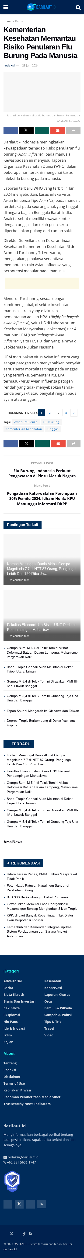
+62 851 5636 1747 (21, 1162)
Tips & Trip (53, 1021)
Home (7, 21)
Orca (48, 1001)
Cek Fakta (12, 1008)
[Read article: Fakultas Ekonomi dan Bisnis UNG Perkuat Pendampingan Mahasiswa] (42, 617)
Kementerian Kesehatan (24, 429)
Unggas (53, 429)
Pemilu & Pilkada (58, 1008)
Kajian (8, 1042)
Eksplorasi (12, 1015)
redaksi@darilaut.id (22, 1157)
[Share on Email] (57, 130)
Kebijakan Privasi (17, 1090)
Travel (49, 1028)
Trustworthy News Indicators (27, 1103)
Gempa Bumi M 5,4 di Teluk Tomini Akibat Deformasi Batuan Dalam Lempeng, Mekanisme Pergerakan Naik (42, 652)
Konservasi (53, 988)
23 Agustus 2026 (19, 580)
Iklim (8, 1035)
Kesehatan (52, 981)
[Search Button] (78, 7)
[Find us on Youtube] (30, 1204)
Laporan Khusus (57, 994)
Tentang (10, 1063)
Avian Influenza (26, 422)
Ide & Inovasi (14, 1028)
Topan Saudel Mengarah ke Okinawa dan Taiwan (43, 711)
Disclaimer (12, 1076)
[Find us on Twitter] (19, 1204)
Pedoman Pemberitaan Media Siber (32, 1097)
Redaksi (10, 1070)
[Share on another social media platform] (73, 130)
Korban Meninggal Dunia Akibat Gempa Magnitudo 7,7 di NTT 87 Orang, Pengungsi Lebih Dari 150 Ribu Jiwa (41, 569)
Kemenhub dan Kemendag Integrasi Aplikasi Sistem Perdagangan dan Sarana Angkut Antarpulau (39, 931)
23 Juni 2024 (30, 65)
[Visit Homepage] (41, 7)
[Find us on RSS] (41, 1204)
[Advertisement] (42, 283)
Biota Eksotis (14, 994)
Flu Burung (51, 422)
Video (48, 1035)
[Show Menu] (6, 7)
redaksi (9, 65)
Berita (19, 21)
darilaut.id (10, 1249)
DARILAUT (20, 1244)
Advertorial (13, 981)
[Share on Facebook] (11, 130)
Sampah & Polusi (58, 1015)
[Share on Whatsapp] (42, 130)
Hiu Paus (11, 1021)
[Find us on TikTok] (24, 1234)
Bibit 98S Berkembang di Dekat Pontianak (37, 897)
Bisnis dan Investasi (19, 1001)
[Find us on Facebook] (8, 1204)
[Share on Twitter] (26, 130)
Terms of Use (14, 1083)
